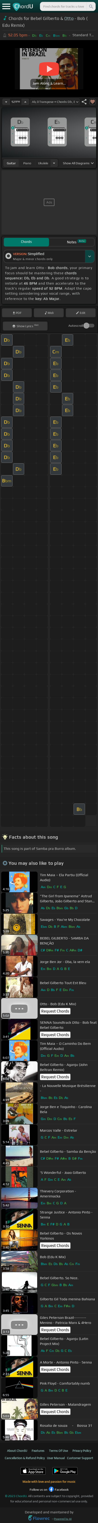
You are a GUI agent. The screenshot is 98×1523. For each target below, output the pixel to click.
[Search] (91, 6)
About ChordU (17, 1450)
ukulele (43, 163)
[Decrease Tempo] (6, 102)
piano (27, 163)
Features (38, 1450)
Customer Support (80, 1458)
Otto (69, 18)
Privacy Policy (81, 1450)
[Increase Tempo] (25, 102)
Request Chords (55, 1011)
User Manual (56, 1458)
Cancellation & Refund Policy (25, 1458)
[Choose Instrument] (54, 163)
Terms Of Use (58, 1450)
